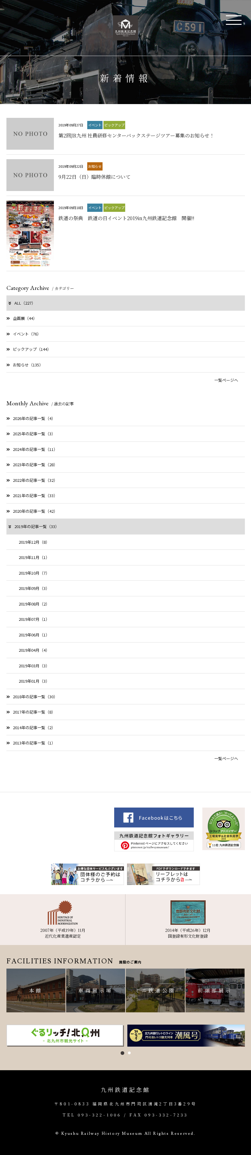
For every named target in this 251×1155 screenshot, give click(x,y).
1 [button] (122, 1053)
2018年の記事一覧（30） (35, 696)
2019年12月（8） (34, 542)
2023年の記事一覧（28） (35, 464)
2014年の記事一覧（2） (34, 727)
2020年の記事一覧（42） (35, 511)
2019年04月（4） (34, 650)
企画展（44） (25, 318)
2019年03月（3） (34, 666)
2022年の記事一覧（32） (35, 480)
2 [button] (129, 1053)
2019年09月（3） (34, 588)
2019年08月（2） (34, 604)
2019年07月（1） (34, 619)
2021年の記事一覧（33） (35, 495)
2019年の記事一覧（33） (36, 526)
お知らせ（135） (28, 365)
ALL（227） (25, 303)
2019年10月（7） (34, 573)
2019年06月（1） (34, 635)
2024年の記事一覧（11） (35, 449)
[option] (65, 1036)
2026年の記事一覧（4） (34, 418)
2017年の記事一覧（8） (34, 712)
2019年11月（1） (34, 557)
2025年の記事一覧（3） (34, 434)
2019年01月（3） (34, 681)
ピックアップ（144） (32, 349)
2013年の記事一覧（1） (34, 743)
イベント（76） (27, 334)
